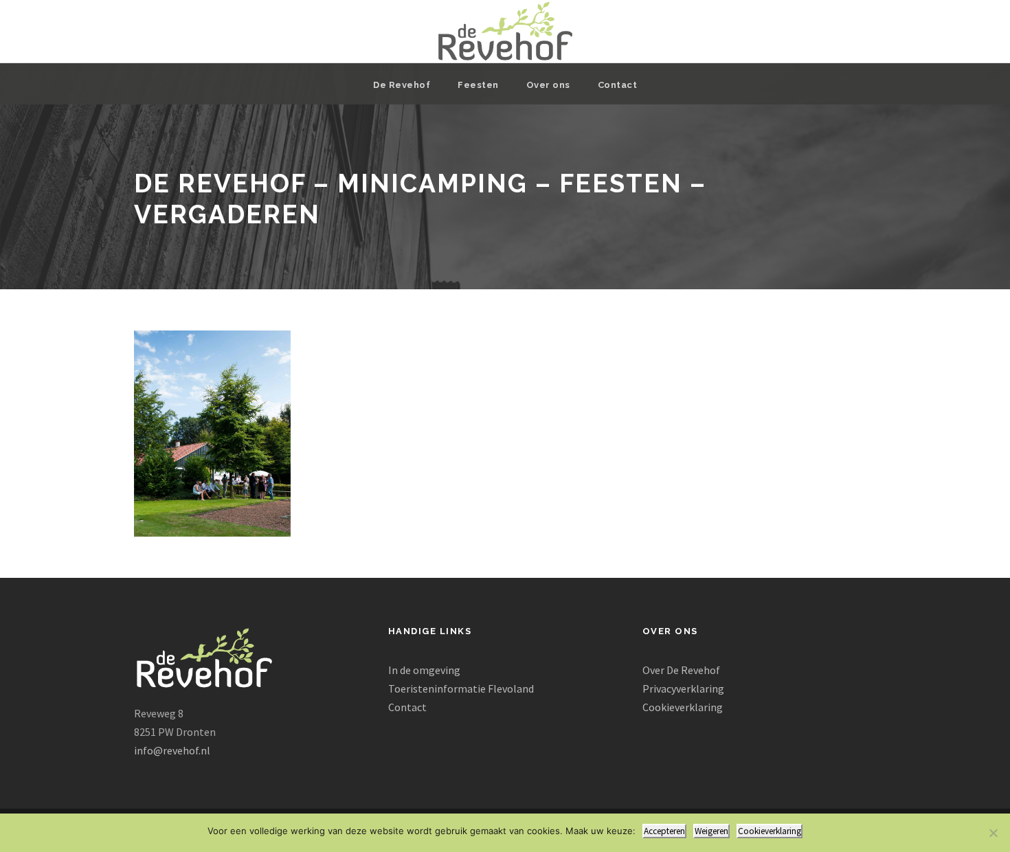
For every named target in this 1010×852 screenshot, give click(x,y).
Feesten (478, 85)
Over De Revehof (681, 670)
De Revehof (401, 85)
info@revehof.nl (172, 750)
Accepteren (664, 831)
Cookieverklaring (682, 707)
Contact (618, 85)
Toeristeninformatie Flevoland (461, 688)
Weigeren (711, 831)
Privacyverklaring (683, 688)
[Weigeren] (993, 833)
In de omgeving (424, 670)
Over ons (548, 85)
